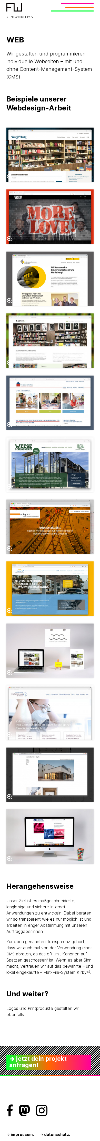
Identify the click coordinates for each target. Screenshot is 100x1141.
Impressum (21, 1135)
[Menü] (72, 7)
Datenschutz (56, 1135)
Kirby (82, 972)
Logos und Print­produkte (29, 1008)
